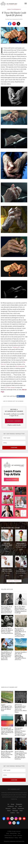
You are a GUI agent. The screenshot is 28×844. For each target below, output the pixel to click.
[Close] (25, 400)
